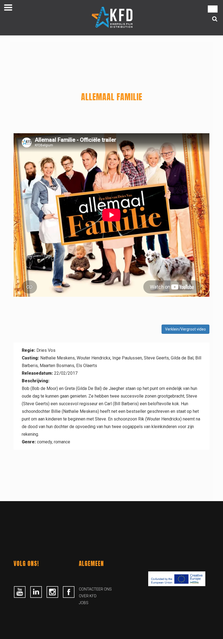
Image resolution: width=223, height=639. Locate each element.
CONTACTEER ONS (95, 589)
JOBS (83, 603)
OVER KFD (88, 596)
